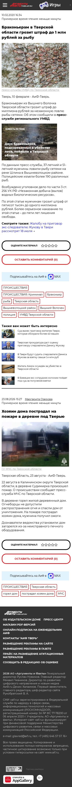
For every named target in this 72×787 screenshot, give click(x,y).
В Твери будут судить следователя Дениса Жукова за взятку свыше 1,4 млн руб (42, 356)
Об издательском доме (22, 619)
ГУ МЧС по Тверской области (22, 469)
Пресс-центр (53, 619)
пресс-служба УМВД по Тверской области (30, 90)
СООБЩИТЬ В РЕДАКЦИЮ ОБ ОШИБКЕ (30, 662)
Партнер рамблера (35, 769)
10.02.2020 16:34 (12, 15)
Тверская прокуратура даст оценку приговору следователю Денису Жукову (41, 344)
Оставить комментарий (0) (36, 259)
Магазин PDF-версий (19, 624)
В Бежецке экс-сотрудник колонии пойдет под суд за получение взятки (42, 379)
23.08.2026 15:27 (12, 399)
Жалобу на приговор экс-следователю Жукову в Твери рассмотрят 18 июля (32, 227)
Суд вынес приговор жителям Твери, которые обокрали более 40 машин (39, 332)
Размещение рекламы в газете (27, 648)
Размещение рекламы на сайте (28, 643)
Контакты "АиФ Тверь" (20, 638)
